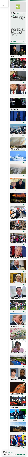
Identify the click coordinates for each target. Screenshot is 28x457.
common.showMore (17, 448)
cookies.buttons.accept (21, 454)
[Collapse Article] (18, 7)
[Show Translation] (22, 41)
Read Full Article (14, 41)
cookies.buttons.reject (7, 454)
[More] (24, 41)
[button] (18, 0)
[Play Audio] (23, 56)
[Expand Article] (18, 50)
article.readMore (10, 452)
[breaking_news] (27, 456)
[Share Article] (23, 41)
